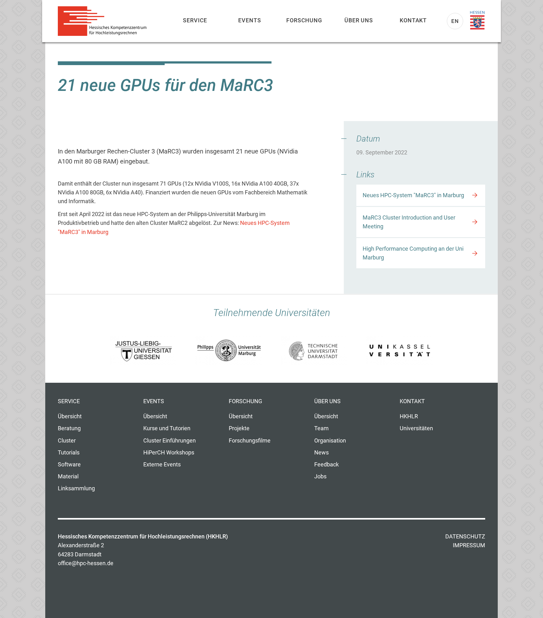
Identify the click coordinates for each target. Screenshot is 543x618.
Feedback (326, 464)
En (455, 21)
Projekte (239, 428)
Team (321, 428)
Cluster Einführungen (169, 440)
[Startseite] (105, 21)
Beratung (69, 428)
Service (195, 20)
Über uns (358, 20)
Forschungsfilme (250, 440)
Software (69, 464)
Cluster (67, 440)
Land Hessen (477, 20)
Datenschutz (465, 536)
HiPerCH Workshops (168, 452)
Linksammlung (76, 488)
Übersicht (70, 416)
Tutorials (69, 452)
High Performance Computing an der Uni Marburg (413, 253)
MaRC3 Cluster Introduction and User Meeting (409, 222)
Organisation (330, 440)
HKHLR (409, 416)
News (321, 452)
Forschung (304, 20)
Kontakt (413, 20)
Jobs (320, 476)
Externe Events (162, 464)
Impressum (469, 545)
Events (249, 20)
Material (68, 476)
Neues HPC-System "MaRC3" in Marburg (413, 195)
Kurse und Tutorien (166, 428)
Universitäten (416, 428)
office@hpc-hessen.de (85, 563)
